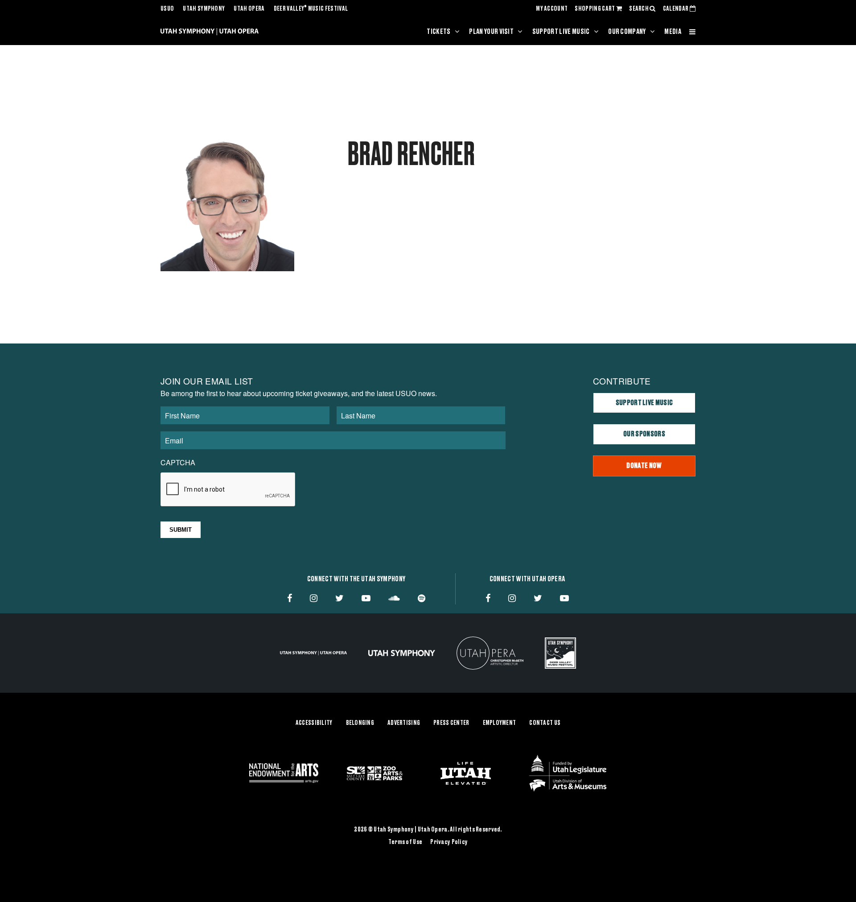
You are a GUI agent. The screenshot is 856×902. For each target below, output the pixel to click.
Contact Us (544, 723)
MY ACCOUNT (552, 9)
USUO (167, 9)
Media (672, 31)
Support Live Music (561, 31)
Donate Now (644, 465)
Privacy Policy (449, 842)
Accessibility (314, 723)
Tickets (438, 31)
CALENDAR (676, 9)
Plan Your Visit (491, 31)
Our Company (627, 31)
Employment (499, 723)
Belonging (360, 723)
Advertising (403, 723)
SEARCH (639, 9)
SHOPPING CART (595, 9)
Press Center (451, 723)
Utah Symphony (204, 9)
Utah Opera (249, 9)
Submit (180, 529)
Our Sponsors (644, 434)
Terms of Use (405, 842)
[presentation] (228, 489)
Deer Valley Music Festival (311, 9)
